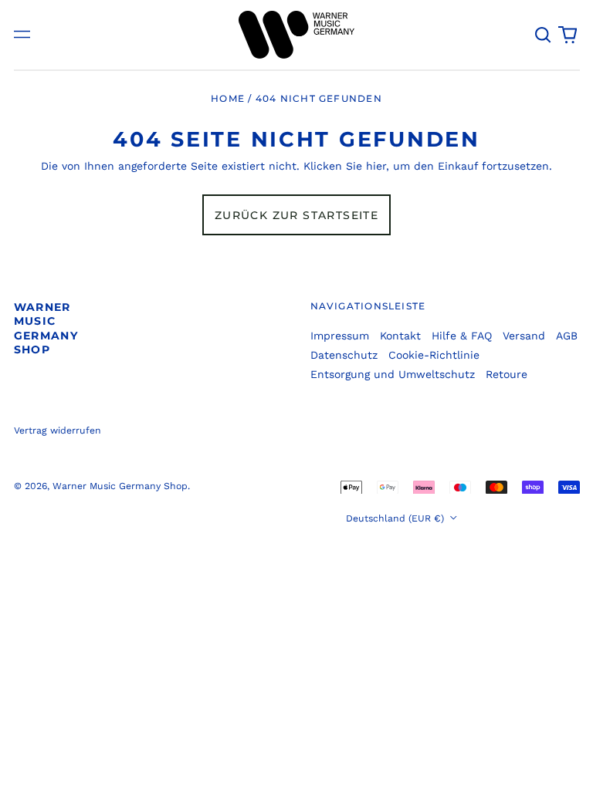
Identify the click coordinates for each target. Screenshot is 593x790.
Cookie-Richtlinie (433, 355)
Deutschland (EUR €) (396, 518)
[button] (543, 34)
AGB (567, 335)
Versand (524, 335)
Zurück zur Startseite (296, 215)
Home (228, 98)
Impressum (339, 335)
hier (376, 166)
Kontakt (400, 335)
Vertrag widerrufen (57, 430)
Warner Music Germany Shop (46, 328)
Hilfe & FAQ (462, 335)
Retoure (506, 374)
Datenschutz (344, 355)
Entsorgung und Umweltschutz (392, 374)
